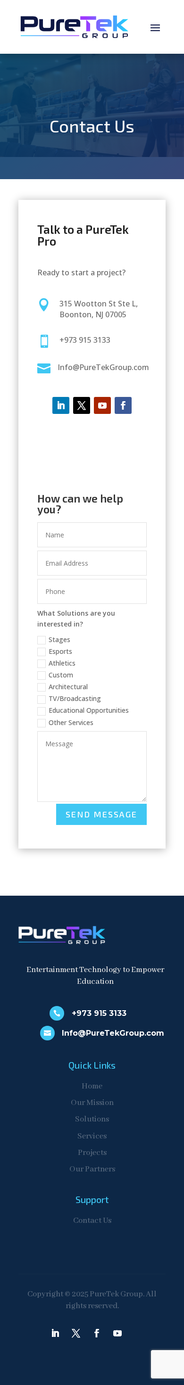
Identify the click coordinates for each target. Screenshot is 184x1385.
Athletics (62, 663)
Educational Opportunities (89, 710)
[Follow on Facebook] (123, 405)
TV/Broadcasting (75, 698)
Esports (60, 651)
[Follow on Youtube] (102, 405)
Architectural (68, 686)
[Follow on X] (81, 405)
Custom (61, 674)
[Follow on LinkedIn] (60, 405)
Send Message (101, 814)
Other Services (71, 722)
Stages (59, 639)
